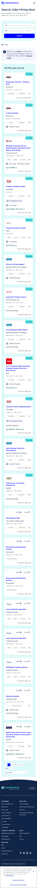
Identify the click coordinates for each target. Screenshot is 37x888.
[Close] (33, 872)
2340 (6, 768)
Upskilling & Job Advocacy (8, 833)
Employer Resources (6, 851)
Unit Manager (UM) (13, 518)
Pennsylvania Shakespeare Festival (16, 548)
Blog (2, 845)
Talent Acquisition (24, 804)
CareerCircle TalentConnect (26, 807)
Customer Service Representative (18, 407)
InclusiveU (22, 809)
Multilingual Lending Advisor (16, 667)
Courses (4, 821)
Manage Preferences (18, 880)
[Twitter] (30, 853)
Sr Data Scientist (12, 113)
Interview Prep (6, 824)
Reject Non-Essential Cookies (18, 885)
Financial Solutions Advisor (16, 228)
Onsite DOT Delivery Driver (16, 297)
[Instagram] (24, 853)
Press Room (4, 853)
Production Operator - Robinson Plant (18, 83)
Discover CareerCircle (7, 804)
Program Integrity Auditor (15, 186)
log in (19, 51)
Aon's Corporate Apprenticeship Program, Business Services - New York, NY (18, 368)
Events (3, 848)
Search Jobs (4, 807)
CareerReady (4, 836)
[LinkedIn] (27, 853)
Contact (32, 788)
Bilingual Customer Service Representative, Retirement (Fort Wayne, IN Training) (18, 148)
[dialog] (18, 877)
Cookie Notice (9, 875)
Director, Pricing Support (15, 264)
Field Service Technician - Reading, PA (15, 484)
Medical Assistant (12, 696)
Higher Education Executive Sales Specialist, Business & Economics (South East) (18, 735)
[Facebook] (20, 853)
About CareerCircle (24, 833)
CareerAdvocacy (5, 839)
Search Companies (6, 812)
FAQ (20, 836)
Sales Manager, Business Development (15, 449)
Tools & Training (5, 815)
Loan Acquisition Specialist (16, 609)
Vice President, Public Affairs (17, 330)
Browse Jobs (4, 809)
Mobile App (5, 827)
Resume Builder (6, 818)
